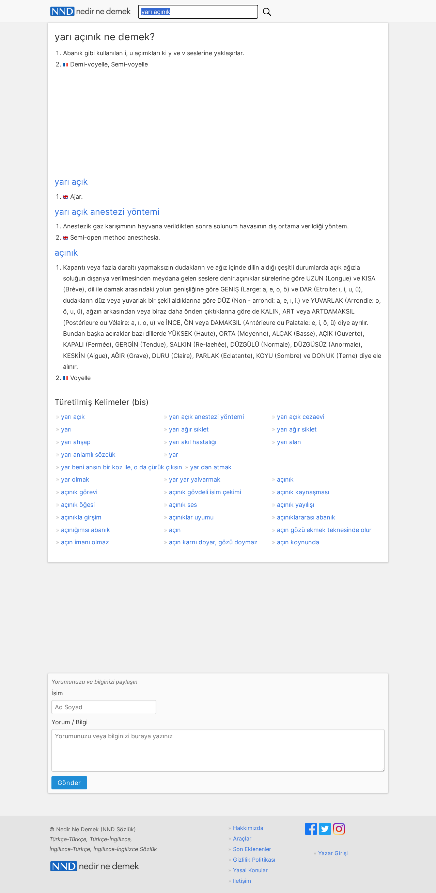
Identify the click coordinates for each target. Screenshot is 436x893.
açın (175, 529)
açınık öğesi (78, 504)
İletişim (242, 880)
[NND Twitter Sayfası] (326, 833)
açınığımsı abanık (85, 529)
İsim (57, 693)
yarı (66, 429)
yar (173, 454)
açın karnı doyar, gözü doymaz (213, 542)
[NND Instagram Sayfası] (339, 833)
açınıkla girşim (81, 517)
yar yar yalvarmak (194, 479)
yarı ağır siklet (297, 429)
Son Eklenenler (252, 849)
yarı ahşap (76, 441)
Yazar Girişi (333, 853)
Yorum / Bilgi (69, 722)
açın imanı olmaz (85, 542)
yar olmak (75, 479)
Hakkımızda (248, 827)
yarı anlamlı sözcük (88, 454)
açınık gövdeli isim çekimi (205, 492)
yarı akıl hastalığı (192, 441)
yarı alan (289, 441)
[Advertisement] (218, 121)
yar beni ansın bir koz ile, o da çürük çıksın (121, 467)
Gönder (69, 782)
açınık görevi (79, 492)
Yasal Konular (250, 870)
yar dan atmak (211, 467)
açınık (66, 252)
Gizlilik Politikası (254, 859)
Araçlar (242, 838)
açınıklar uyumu (191, 517)
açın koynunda (298, 542)
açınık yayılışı (295, 504)
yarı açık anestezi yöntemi (106, 212)
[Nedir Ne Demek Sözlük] (90, 11)
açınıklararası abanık (306, 517)
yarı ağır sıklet (189, 429)
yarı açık (71, 182)
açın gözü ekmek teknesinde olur (324, 529)
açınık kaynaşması (303, 492)
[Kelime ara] (267, 11)
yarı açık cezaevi (300, 416)
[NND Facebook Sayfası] (312, 833)
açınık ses (183, 504)
